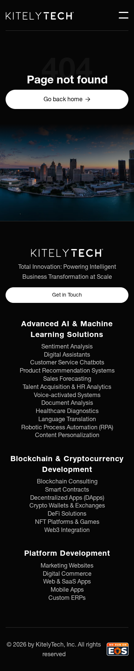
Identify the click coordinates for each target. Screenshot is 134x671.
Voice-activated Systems (67, 395)
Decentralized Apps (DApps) (67, 498)
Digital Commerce (67, 574)
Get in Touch (67, 294)
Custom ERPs (67, 598)
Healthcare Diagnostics (67, 411)
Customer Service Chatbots (67, 362)
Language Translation (67, 419)
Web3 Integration (67, 530)
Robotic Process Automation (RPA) (67, 427)
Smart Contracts (67, 489)
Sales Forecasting (67, 379)
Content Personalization (67, 435)
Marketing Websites (67, 565)
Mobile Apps (67, 589)
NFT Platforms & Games (67, 522)
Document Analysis (67, 403)
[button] (123, 15)
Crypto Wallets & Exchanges (67, 505)
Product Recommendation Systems (67, 370)
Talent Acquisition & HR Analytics (67, 387)
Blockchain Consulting (67, 481)
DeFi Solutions (67, 513)
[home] (40, 15)
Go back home (67, 99)
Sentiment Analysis (67, 346)
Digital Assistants (67, 354)
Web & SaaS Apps (67, 581)
